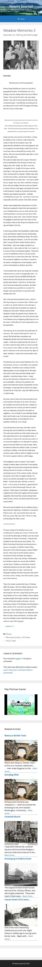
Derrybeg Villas (11, 774)
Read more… (10, 855)
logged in (19, 658)
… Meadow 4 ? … (9, 626)
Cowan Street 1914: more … (17, 899)
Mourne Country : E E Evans (18, 637)
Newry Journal (21, 6)
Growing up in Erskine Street (17, 858)
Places (9, 634)
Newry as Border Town (15, 735)
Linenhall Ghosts (12, 816)
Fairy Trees (11, 640)
